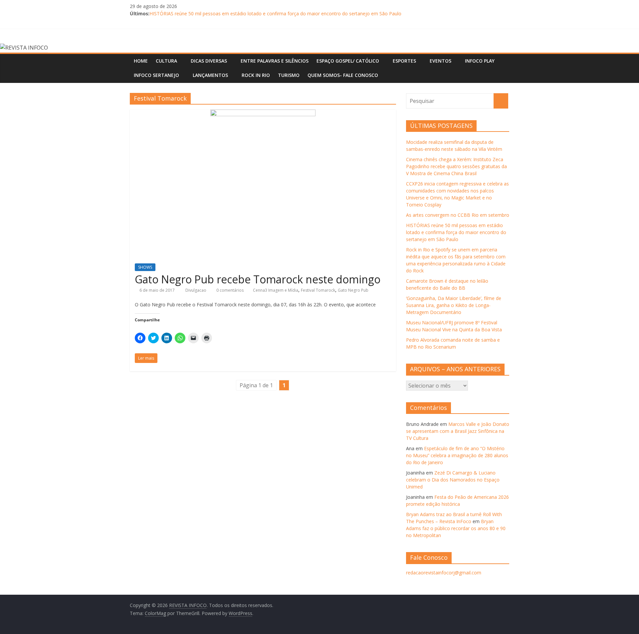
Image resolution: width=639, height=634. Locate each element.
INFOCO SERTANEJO (156, 75)
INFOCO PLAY (480, 61)
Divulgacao (196, 290)
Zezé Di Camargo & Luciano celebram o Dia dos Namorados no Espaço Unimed (453, 480)
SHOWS (145, 267)
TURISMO (289, 75)
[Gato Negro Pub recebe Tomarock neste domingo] (263, 113)
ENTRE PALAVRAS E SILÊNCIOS (275, 61)
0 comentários (229, 290)
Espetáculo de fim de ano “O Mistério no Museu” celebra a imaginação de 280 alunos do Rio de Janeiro (457, 455)
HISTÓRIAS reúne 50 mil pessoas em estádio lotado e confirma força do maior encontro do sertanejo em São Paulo (275, 17)
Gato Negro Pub (353, 290)
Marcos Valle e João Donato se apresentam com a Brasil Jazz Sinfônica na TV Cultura (457, 431)
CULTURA (166, 61)
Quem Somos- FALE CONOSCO (343, 75)
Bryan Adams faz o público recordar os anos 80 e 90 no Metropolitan (456, 528)
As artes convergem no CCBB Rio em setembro (457, 215)
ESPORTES (404, 61)
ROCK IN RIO (256, 75)
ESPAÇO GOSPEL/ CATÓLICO (348, 61)
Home (141, 61)
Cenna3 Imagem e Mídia (275, 290)
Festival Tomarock (318, 290)
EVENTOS (440, 61)
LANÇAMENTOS (210, 75)
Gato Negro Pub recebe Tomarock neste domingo (257, 279)
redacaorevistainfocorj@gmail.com (443, 572)
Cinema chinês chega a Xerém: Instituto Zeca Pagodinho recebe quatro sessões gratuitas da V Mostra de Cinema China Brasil (456, 166)
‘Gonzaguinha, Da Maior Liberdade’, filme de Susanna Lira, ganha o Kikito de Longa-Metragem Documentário (453, 305)
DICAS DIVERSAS (209, 61)
